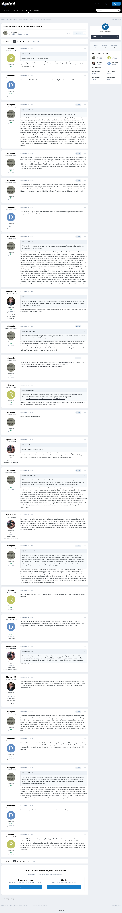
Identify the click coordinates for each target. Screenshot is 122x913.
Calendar (13, 15)
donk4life (11, 76)
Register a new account (26, 887)
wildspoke (14, 32)
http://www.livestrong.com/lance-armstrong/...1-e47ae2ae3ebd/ (43, 366)
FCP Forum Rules (97, 37)
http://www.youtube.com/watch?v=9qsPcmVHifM (44, 796)
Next (24, 41)
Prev (8, 41)
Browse (28, 10)
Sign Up (116, 4)
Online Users (29, 15)
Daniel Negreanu (18, 10)
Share (68, 33)
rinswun (11, 49)
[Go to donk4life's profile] (11, 85)
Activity (36, 10)
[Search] (118, 10)
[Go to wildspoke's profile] (5, 33)
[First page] (4, 41)
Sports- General (23, 34)
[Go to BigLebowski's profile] (11, 449)
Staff (20, 15)
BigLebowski (11, 440)
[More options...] (85, 49)
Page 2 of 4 (36, 41)
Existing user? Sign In (102, 4)
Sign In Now (64, 887)
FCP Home (6, 10)
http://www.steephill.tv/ (69, 362)
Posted (26, 48)
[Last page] (28, 41)
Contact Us (61, 910)
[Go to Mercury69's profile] (11, 301)
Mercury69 (11, 292)
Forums (4, 15)
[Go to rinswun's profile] (11, 58)
